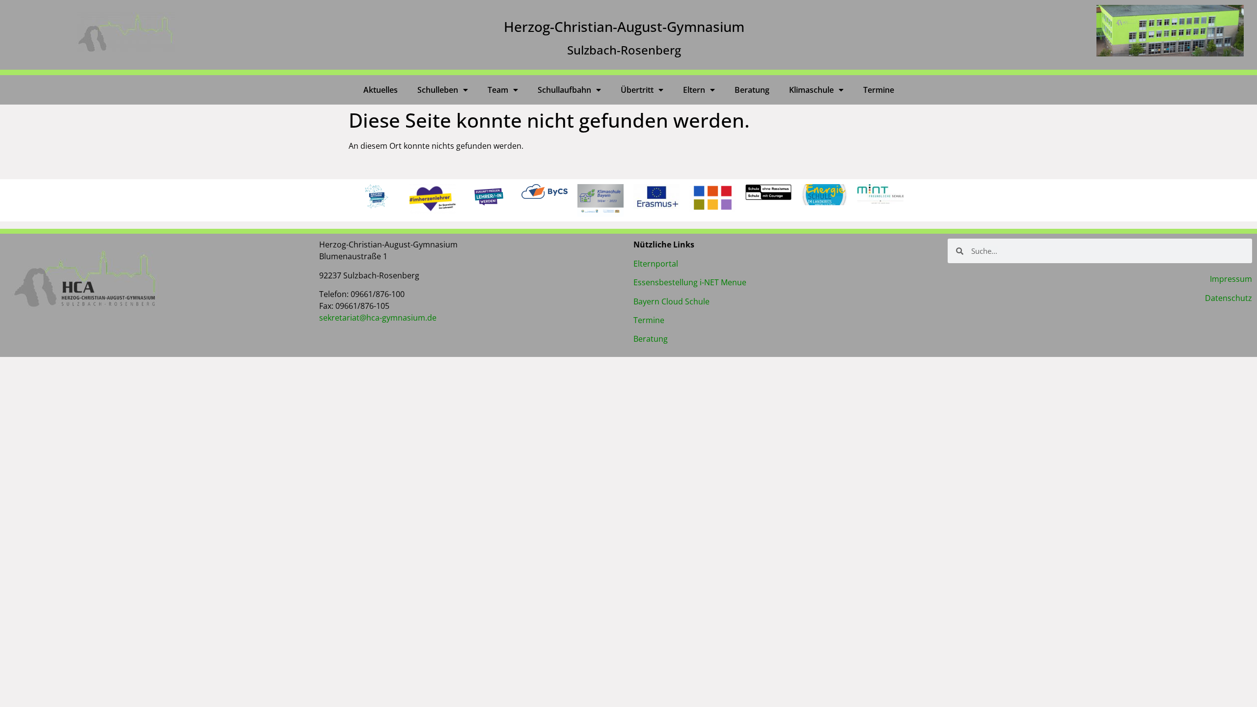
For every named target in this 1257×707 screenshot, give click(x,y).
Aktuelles (380, 89)
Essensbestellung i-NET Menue (689, 282)
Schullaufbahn (564, 89)
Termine (878, 89)
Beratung (752, 89)
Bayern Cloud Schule (671, 301)
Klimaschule (811, 89)
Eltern (694, 89)
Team (498, 89)
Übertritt (637, 89)
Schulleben (437, 89)
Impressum (1231, 278)
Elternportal (655, 263)
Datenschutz (1228, 298)
